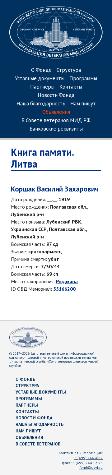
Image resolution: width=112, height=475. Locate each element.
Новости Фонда (56, 96)
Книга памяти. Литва (42, 157)
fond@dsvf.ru (91, 467)
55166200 (64, 289)
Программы (83, 79)
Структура (69, 70)
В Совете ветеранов (38, 444)
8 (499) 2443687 (88, 457)
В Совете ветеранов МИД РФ (56, 121)
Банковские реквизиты (56, 129)
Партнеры (42, 87)
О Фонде (41, 70)
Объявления (56, 112)
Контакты (70, 87)
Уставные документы (39, 79)
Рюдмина (67, 281)
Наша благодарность (40, 104)
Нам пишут (83, 104)
